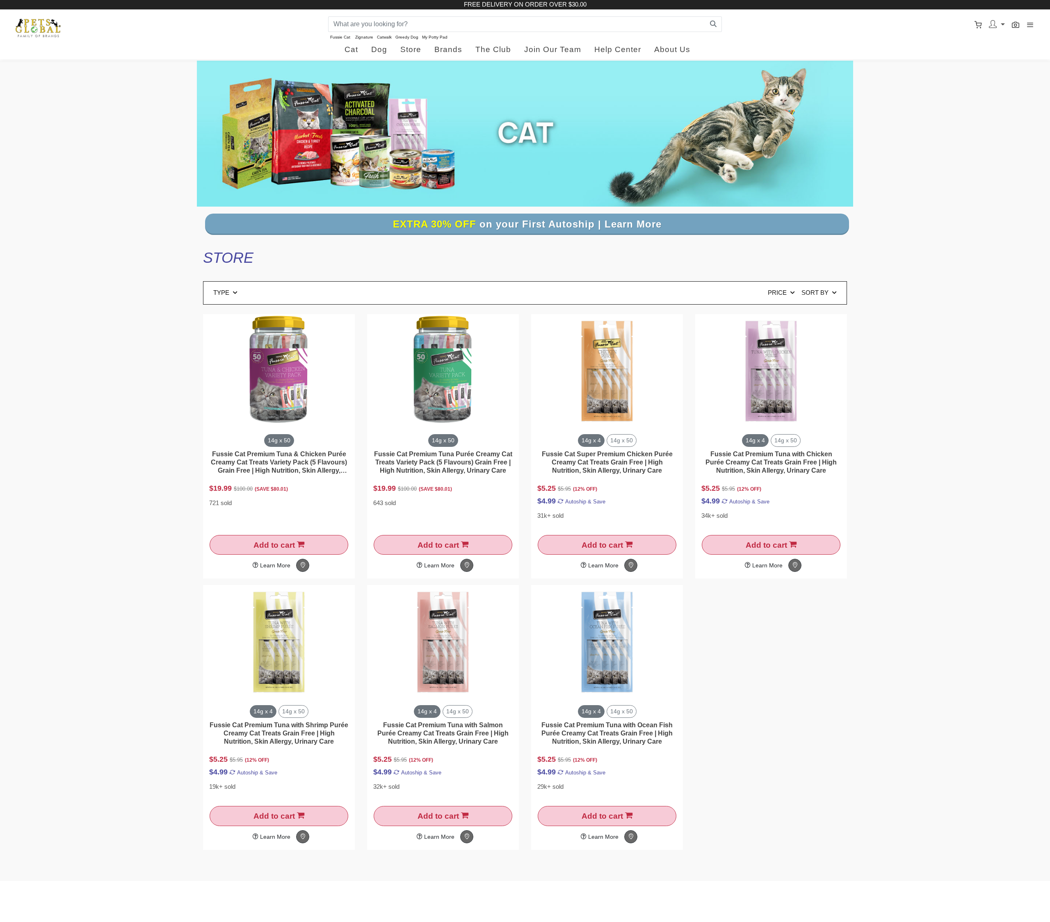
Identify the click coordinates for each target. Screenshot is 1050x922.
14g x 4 (591, 440)
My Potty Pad (434, 37)
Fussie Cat (340, 37)
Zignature (364, 37)
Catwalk (384, 37)
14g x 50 (279, 440)
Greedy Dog (406, 37)
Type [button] (222, 292)
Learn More (274, 565)
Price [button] (778, 292)
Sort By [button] (815, 292)
